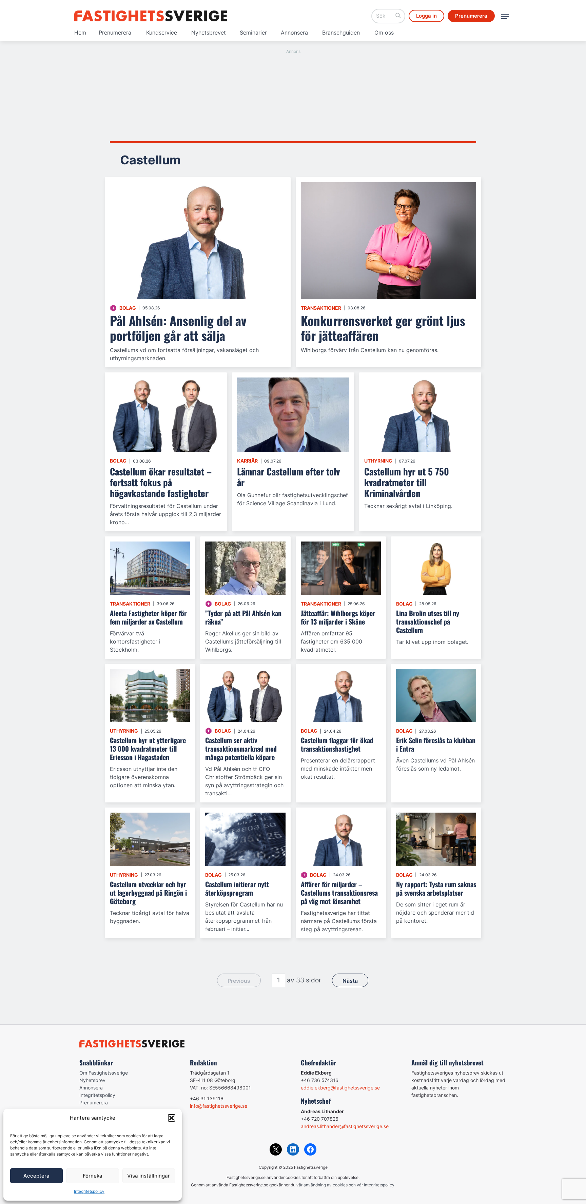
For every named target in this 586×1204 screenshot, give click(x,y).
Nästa (350, 980)
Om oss (384, 32)
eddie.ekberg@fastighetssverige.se (340, 1087)
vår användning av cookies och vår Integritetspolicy (345, 1184)
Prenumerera (115, 32)
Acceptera (36, 1175)
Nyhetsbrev (92, 1080)
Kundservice (161, 32)
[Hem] (150, 16)
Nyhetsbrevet (208, 32)
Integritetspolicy (89, 1191)
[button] (171, 1118)
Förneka (92, 1175)
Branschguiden (341, 32)
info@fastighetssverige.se (218, 1106)
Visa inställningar (148, 1175)
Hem (80, 32)
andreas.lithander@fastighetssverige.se (345, 1126)
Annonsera (294, 32)
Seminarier (253, 32)
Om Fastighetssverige (103, 1073)
